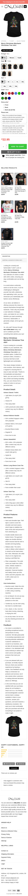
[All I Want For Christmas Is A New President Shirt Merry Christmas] (7, 206)
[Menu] (2, 6)
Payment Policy (6, 857)
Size (2, 78)
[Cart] (25, 6)
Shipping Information (7, 854)
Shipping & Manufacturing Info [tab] (12, 260)
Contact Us (4, 851)
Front (6, 105)
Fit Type (3, 54)
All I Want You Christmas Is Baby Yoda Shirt (19, 217)
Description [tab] (6, 256)
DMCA (3, 860)
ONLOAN (17, 803)
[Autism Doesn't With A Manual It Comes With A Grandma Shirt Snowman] (7, 179)
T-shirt (11, 41)
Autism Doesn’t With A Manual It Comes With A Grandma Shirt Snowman (6, 190)
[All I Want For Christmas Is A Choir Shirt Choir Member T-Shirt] (21, 179)
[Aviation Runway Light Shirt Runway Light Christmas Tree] (7, 234)
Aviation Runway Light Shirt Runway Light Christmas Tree (6, 244)
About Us (4, 828)
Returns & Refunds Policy (9, 831)
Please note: (4, 112)
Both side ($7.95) (10, 110)
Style (3, 61)
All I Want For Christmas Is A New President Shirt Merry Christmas (6, 218)
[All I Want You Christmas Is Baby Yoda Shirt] (21, 206)
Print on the (4, 102)
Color (3, 89)
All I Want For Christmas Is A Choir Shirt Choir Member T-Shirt (20, 190)
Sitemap (3, 841)
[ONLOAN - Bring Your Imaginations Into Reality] (13, 6)
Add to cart (17, 146)
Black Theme (21, 41)
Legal (3, 864)
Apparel (3, 41)
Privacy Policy (5, 834)
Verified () (21, 763)
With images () (9, 763)
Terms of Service (6, 837)
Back (6, 107)
